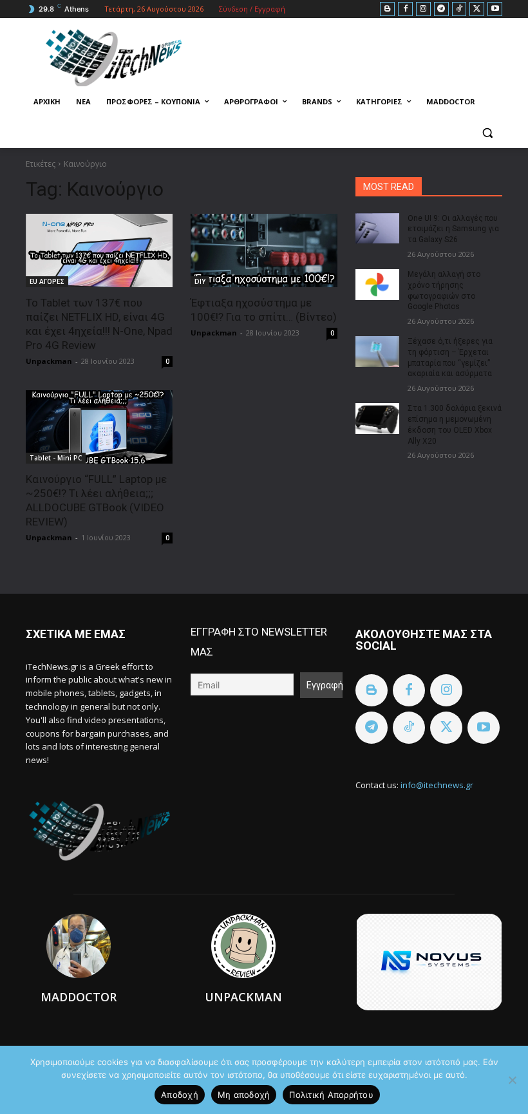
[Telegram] (441, 9)
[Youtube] (494, 9)
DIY (199, 281)
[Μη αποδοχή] (511, 1079)
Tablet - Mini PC (56, 457)
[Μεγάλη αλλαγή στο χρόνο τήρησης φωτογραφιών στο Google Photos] (377, 284)
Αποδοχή (179, 1095)
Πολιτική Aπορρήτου (331, 1095)
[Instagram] (423, 9)
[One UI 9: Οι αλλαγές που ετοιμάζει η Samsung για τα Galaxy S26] (377, 228)
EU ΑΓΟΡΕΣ (47, 281)
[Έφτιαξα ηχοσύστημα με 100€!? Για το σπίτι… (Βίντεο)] (264, 250)
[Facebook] (405, 9)
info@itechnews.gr (437, 785)
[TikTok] (459, 9)
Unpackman (49, 361)
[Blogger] (387, 9)
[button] (487, 133)
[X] (476, 9)
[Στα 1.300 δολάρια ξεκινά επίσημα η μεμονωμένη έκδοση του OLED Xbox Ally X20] (377, 418)
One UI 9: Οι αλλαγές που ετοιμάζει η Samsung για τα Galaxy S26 (453, 229)
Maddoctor (79, 997)
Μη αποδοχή (244, 1095)
